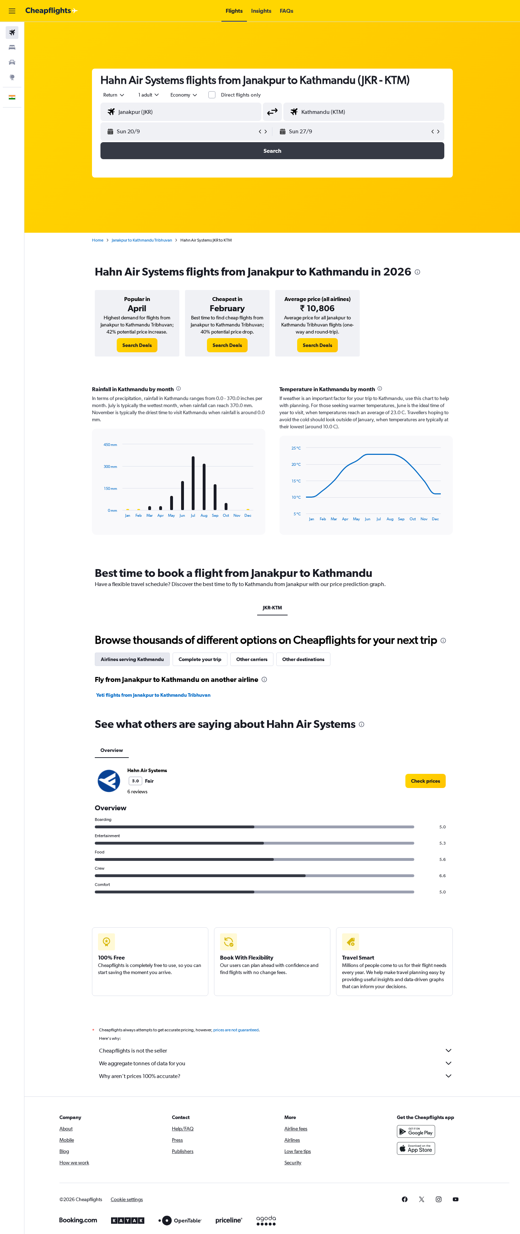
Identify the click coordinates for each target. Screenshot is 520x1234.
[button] (12, 11)
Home (97, 240)
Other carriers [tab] (251, 659)
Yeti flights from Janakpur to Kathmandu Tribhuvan (153, 695)
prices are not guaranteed (236, 1029)
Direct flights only (241, 95)
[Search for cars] (12, 62)
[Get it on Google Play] (416, 1131)
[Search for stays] (12, 47)
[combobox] (114, 94)
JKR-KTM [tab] (272, 607)
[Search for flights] (12, 32)
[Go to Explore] (12, 77)
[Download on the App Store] (416, 1148)
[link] (137, 345)
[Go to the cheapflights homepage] (51, 11)
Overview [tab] (111, 750)
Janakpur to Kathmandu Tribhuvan (142, 240)
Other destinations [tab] (303, 659)
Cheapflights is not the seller (133, 1050)
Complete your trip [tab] (200, 659)
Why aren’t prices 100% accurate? (139, 1076)
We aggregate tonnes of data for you (142, 1063)
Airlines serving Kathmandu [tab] (132, 659)
